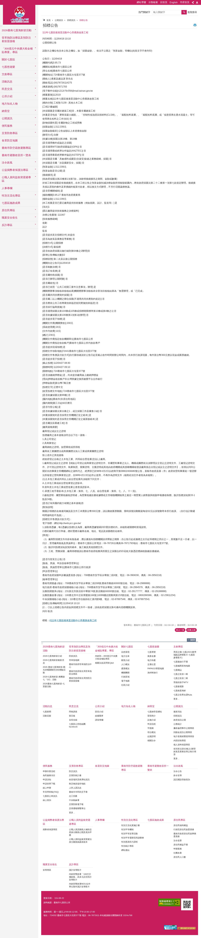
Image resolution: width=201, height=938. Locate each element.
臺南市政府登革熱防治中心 (80, 665)
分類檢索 (153, 2)
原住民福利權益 (180, 825)
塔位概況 (151, 732)
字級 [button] (197, 2)
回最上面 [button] (191, 630)
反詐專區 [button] (7, 225)
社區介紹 (125, 685)
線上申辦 (47, 788)
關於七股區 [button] (8, 59)
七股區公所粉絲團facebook (77, 725)
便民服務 (47, 766)
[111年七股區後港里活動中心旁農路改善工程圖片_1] (187, 904)
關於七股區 (127, 646)
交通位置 (151, 664)
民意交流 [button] (7, 88)
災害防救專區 (76, 766)
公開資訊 (59, 20)
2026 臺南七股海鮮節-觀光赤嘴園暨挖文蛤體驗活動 (54, 670)
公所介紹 (99, 706)
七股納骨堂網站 (154, 711)
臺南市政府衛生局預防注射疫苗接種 (80, 679)
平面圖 (150, 728)
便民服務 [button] (7, 125)
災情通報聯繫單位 (77, 808)
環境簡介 (151, 716)
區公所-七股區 (19, 14)
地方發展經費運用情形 (183, 736)
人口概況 (125, 664)
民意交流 (73, 706)
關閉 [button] (192, 640)
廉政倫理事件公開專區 (183, 728)
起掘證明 (151, 736)
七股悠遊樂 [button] (8, 66)
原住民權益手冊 (180, 844)
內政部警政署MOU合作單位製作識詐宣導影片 (79, 885)
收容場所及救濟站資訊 (79, 779)
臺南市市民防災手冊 (78, 792)
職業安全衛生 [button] (10, 217)
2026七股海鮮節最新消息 (53, 661)
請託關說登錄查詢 (181, 779)
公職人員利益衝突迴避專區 (79, 822)
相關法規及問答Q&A (104, 663)
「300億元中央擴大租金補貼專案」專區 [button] (17, 50)
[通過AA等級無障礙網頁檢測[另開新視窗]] (169, 902)
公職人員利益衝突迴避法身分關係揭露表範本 (80, 840)
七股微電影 (178, 686)
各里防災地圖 (10, 140)
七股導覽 (151, 652)
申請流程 (151, 724)
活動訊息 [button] (7, 81)
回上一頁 (180, 630)
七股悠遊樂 (153, 646)
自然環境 (125, 652)
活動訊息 (47, 706)
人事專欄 (7, 188)
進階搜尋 (192, 12)
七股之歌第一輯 (180, 674)
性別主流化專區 (129, 820)
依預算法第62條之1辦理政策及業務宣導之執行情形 (184, 752)
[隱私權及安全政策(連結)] (186, 929)
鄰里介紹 (125, 660)
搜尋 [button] (184, 12)
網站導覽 (141, 2)
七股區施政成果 (11, 202)
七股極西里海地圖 (181, 666)
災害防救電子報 (76, 804)
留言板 (72, 716)
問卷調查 (73, 711)
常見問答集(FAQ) (51, 792)
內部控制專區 (179, 740)
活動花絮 (47, 716)
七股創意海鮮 (179, 690)
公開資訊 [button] (7, 118)
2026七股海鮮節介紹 (52, 656)
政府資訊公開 (179, 720)
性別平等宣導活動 (129, 833)
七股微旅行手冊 (180, 662)
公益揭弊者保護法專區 (53, 822)
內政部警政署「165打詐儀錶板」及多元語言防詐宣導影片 (80, 877)
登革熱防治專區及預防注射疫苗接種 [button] (16, 39)
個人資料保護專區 (181, 744)
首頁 (48, 20)
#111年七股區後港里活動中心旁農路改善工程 (73, 620)
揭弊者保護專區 (50, 829)
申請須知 (47, 779)
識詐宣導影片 (75, 870)
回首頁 (163, 2)
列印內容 (195, 25)
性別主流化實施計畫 (130, 825)
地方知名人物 (10, 103)
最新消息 (177, 711)
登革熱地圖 (74, 660)
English (174, 2)
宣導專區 (47, 870)
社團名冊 (177, 853)
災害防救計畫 (75, 775)
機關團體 (125, 672)
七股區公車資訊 (50, 796)
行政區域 (125, 677)
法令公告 (177, 771)
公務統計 (177, 724)
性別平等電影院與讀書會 (132, 838)
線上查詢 (47, 800)
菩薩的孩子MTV (180, 682)
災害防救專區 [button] (10, 133)
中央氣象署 (74, 800)
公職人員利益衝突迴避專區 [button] (16, 179)
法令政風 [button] (7, 162)
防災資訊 (73, 771)
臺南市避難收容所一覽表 (16, 155)
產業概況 (125, 668)
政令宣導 (177, 775)
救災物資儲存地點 (77, 783)
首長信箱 (73, 720)
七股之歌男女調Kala (182, 695)
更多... (176, 699)
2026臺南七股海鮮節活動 (54, 648)
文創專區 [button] (7, 74)
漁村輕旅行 (152, 672)
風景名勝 (151, 656)
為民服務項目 (49, 775)
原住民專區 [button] (8, 210)
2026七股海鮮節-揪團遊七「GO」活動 (54, 678)
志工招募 (73, 796)
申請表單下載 (49, 783)
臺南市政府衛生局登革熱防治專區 (80, 672)
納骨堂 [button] (6, 111)
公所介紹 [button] (7, 96)
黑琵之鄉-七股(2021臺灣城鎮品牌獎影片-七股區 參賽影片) (184, 655)
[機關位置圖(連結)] (170, 929)
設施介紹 (151, 720)
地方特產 (151, 660)
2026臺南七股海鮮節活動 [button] (16, 30)
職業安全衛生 (50, 864)
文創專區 (178, 646)
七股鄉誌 (177, 670)
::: (3, 1)
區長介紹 (99, 711)
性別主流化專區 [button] (11, 195)
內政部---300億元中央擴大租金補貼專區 (106, 657)
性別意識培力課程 (129, 842)
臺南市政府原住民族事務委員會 (184, 835)
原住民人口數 (179, 857)
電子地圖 (125, 681)
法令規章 (177, 840)
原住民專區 (179, 820)
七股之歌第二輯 (180, 678)
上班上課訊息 (75, 788)
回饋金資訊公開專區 (182, 732)
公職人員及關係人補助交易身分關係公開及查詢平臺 (80, 832)
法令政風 (178, 766)
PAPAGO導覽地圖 (155, 668)
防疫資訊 (73, 656)
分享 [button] (193, 2)
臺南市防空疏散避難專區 (16, 147)
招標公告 (83, 20)
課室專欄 (99, 720)
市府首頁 (184, 2)
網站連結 (125, 850)
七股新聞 (47, 711)
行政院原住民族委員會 (183, 829)
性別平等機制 (127, 829)
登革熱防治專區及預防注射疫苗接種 (79, 648)
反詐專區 (73, 864)
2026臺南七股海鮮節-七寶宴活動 (54, 685)
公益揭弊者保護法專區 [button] (15, 169)
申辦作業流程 (49, 771)
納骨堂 (151, 706)
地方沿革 (125, 656)
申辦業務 (177, 849)
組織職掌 (99, 716)
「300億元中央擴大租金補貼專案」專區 (106, 648)
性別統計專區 (127, 846)
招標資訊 (71, 20)
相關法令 (151, 740)
